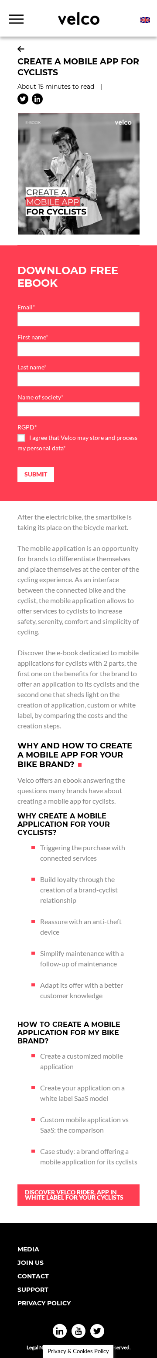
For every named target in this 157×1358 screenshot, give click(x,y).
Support (32, 1290)
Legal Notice (41, 1347)
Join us (30, 1263)
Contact (33, 1276)
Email (26, 307)
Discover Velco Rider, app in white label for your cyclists (74, 1194)
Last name (32, 367)
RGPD (27, 427)
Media (28, 1249)
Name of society (40, 397)
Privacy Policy (44, 1303)
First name (32, 337)
